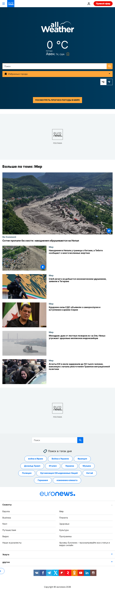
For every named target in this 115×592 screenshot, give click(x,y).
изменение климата (67, 480)
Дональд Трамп (32, 466)
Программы (65, 536)
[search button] (110, 66)
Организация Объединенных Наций (59, 473)
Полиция (26, 473)
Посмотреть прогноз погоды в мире (57, 100)
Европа (6, 511)
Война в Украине (60, 458)
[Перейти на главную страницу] (10, 3)
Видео (5, 536)
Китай (89, 473)
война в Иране (35, 458)
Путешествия (9, 530)
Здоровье (64, 524)
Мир (51, 247)
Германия (43, 480)
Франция (82, 458)
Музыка (87, 466)
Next (4, 524)
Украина (69, 466)
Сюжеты (6, 504)
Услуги (5, 554)
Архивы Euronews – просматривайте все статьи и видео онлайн (84, 543)
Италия (53, 466)
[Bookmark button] (67, 54)
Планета (63, 517)
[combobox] (57, 66)
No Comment (9, 237)
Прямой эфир (103, 3)
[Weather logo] (57, 28)
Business (6, 517)
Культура (64, 530)
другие (6, 562)
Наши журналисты (12, 542)
